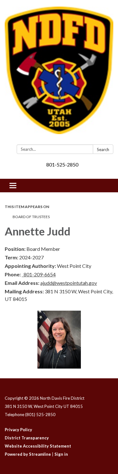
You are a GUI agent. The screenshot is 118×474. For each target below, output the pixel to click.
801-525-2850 (62, 164)
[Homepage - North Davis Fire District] (59, 73)
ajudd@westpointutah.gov (68, 283)
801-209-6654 (39, 274)
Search (103, 149)
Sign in (61, 454)
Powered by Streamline (28, 454)
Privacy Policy (18, 429)
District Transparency (27, 437)
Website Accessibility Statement (38, 446)
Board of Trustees (31, 216)
